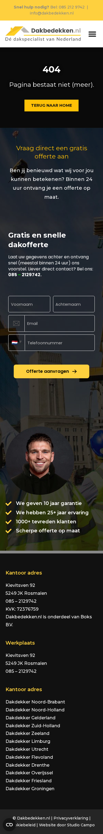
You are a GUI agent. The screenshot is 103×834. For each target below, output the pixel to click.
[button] (92, 34)
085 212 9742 (72, 7)
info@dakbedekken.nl (52, 13)
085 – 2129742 (21, 601)
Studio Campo (81, 825)
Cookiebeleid (22, 825)
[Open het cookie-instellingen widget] (9, 824)
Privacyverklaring (71, 818)
